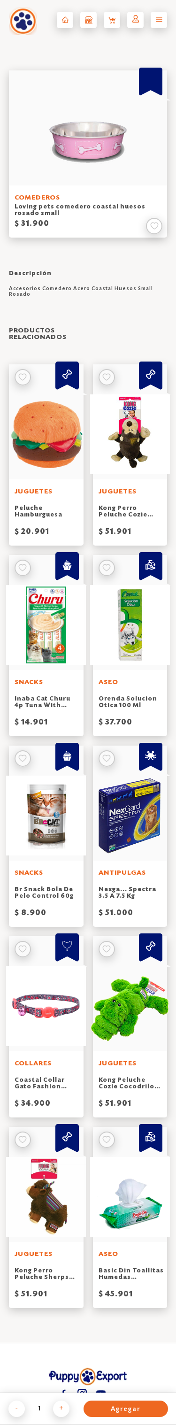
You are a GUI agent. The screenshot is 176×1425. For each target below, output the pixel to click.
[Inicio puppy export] (65, 20)
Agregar (126, 1409)
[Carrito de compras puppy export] (112, 20)
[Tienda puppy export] (88, 20)
